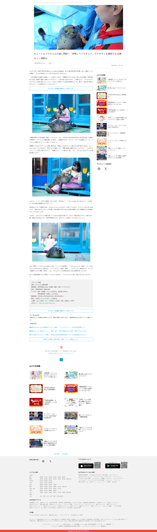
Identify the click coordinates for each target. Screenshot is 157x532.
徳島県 (41, 490)
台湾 (30, 496)
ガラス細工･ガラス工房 (95, 475)
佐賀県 (46, 492)
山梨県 (41, 481)
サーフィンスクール (118, 478)
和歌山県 (64, 486)
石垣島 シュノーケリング (55, 504)
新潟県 (50, 481)
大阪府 (50, 486)
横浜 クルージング (100, 504)
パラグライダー (96, 478)
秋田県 (54, 477)
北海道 (31, 475)
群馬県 (46, 479)
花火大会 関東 (77, 507)
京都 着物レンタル (33, 502)
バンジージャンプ (101, 482)
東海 (30, 484)
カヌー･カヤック (113, 475)
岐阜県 (46, 484)
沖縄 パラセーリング (111, 504)
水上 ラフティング (89, 504)
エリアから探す (33, 472)
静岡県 (41, 484)
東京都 (63, 479)
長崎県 (50, 492)
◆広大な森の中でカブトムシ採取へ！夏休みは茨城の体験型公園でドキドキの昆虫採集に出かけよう (58, 334)
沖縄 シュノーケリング (113, 502)
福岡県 (41, 492)
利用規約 (108, 524)
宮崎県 (63, 492)
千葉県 (59, 479)
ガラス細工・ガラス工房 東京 (48, 507)
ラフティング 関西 (106, 506)
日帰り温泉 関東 (53, 502)
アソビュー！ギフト (64, 515)
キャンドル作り (82, 480)
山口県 (59, 488)
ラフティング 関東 (67, 504)
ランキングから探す (34, 515)
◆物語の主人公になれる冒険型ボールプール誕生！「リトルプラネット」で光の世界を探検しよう (57, 327)
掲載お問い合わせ (53, 515)
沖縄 (30, 494)
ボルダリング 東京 (77, 502)
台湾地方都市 (60, 496)
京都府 (46, 486)
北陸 (30, 482)
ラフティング (117, 480)
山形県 (59, 477)
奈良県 (59, 486)
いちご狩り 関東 (117, 506)
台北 (41, 496)
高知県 (54, 490)
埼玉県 (54, 479)
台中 (48, 496)
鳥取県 (41, 488)
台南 (51, 496)
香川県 (46, 490)
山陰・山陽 (32, 488)
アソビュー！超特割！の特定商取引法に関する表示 (65, 526)
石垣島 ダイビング (101, 502)
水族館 (108, 482)
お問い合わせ (66, 524)
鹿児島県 (69, 492)
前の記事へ (57, 454)
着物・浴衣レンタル (83, 482)
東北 (30, 477)
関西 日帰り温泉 (44, 504)
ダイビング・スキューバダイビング (102, 476)
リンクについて (46, 524)
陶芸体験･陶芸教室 (83, 475)
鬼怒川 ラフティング (84, 506)
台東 (44, 496)
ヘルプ (57, 524)
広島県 (54, 488)
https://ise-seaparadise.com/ (47, 303)
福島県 (63, 477)
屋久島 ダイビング (33, 504)
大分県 (59, 492)
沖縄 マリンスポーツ (34, 507)
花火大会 (114, 482)
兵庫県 (54, 486)
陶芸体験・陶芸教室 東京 (89, 502)
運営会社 (103, 526)
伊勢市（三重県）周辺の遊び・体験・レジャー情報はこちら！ (61, 339)
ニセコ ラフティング (79, 504)
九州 (30, 492)
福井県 (50, 482)
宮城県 (50, 477)
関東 (30, 479)
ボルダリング (109, 480)
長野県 (46, 481)
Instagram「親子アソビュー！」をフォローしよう (61, 353)
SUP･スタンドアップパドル (85, 476)
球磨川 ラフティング (96, 506)
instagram (43, 461)
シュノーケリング (117, 476)
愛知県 (50, 484)
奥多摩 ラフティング (63, 506)
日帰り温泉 (105, 475)
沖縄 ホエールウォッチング (50, 506)
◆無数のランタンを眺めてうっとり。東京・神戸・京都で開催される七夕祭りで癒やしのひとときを (58, 331)
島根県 (46, 488)
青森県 (41, 477)
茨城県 (50, 479)
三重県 (54, 484)
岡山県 (50, 488)
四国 (30, 490)
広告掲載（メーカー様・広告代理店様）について (88, 524)
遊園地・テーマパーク (106, 478)
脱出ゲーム (92, 482)
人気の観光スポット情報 (76, 515)
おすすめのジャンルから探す (86, 472)
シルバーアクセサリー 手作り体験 (96, 480)
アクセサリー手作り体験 (84, 478)
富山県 (41, 482)
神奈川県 (69, 479)
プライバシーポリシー (90, 526)
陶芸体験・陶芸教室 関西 (65, 502)
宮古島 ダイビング (61, 507)
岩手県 (46, 477)
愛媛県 (50, 490)
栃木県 (41, 479)
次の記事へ (65, 454)
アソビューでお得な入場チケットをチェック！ (61, 88)
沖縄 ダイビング (44, 502)
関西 (30, 486)
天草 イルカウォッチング (35, 506)
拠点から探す (44, 515)
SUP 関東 (70, 507)
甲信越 (31, 481)
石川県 (46, 482)
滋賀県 (41, 486)
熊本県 (54, 492)
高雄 (54, 496)
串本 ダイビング (74, 506)
